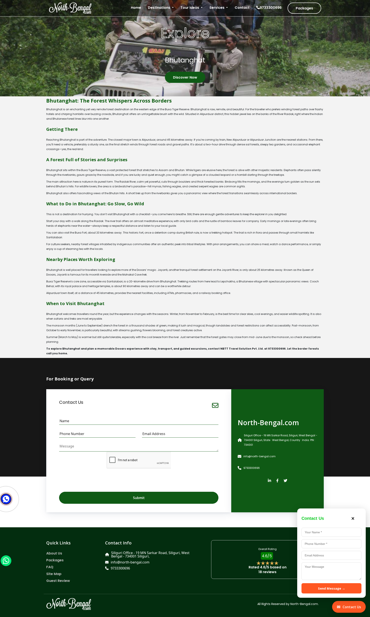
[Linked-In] (269, 480)
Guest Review (58, 580)
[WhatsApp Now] (6, 560)
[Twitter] (285, 480)
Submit (139, 497)
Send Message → (331, 588)
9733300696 (271, 7)
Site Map (53, 574)
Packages (304, 8)
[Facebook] (277, 480)
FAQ (49, 567)
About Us (54, 553)
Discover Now (185, 77)
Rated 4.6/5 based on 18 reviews (267, 569)
